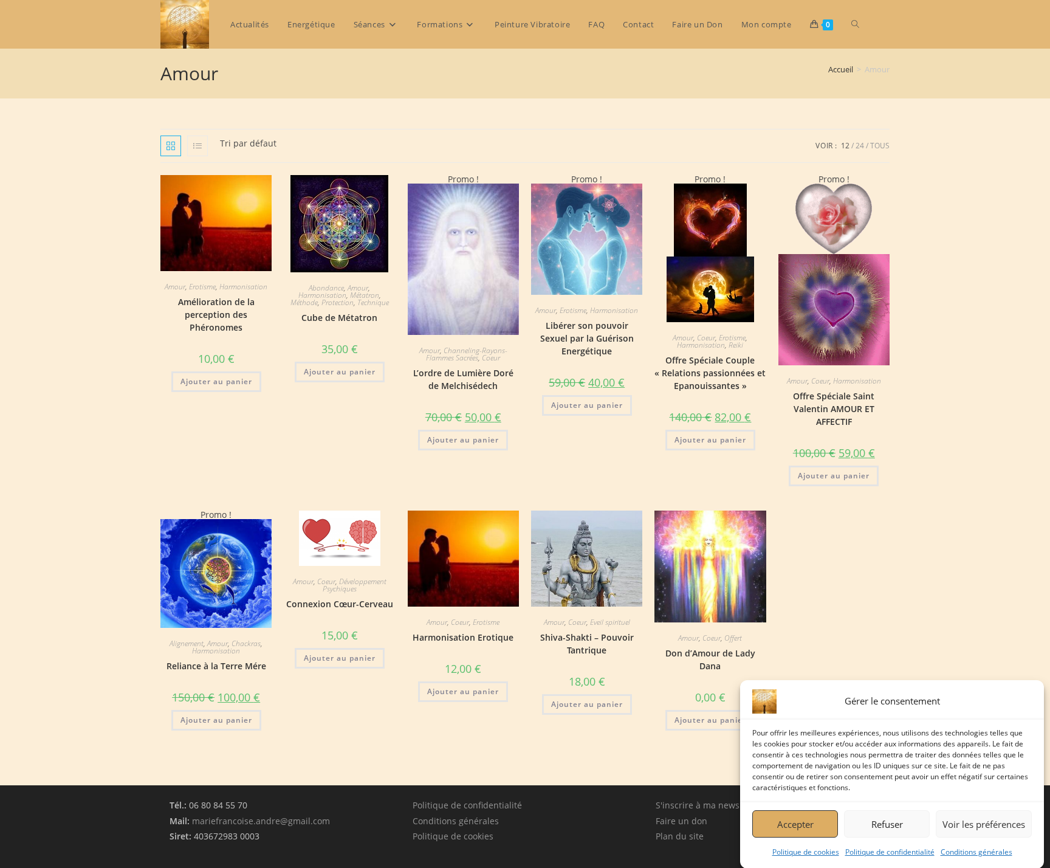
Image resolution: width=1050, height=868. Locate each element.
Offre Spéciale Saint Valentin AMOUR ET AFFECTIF (833, 408)
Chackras (246, 643)
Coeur (491, 358)
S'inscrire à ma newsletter (708, 805)
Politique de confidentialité (890, 852)
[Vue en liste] (197, 146)
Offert (733, 638)
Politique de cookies (805, 852)
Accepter (795, 824)
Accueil (840, 69)
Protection (337, 302)
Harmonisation (243, 286)
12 (845, 145)
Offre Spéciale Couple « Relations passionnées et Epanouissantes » (710, 372)
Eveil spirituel (610, 622)
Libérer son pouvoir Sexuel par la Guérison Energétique (587, 338)
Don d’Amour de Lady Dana (710, 659)
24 (860, 145)
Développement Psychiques (354, 585)
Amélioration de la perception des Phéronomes (216, 314)
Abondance (326, 288)
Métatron (364, 295)
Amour (175, 286)
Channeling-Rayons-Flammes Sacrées (466, 354)
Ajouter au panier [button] (216, 381)
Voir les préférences (983, 824)
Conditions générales (976, 852)
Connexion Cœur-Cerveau (339, 604)
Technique (373, 302)
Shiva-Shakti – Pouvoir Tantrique (587, 644)
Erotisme (202, 286)
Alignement (187, 643)
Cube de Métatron (339, 317)
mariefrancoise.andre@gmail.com (261, 821)
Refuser (887, 824)
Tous (880, 145)
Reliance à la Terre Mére (216, 666)
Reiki (736, 345)
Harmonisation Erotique (463, 637)
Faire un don (681, 821)
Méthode (304, 302)
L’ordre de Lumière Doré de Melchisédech (463, 379)
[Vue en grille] (170, 146)
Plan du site (680, 836)
